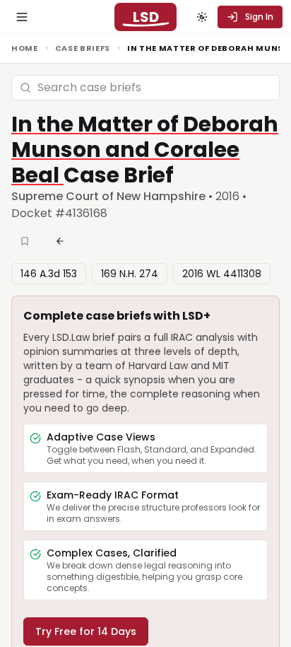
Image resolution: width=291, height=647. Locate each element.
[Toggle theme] (202, 17)
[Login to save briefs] (26, 241)
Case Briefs (82, 48)
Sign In (259, 17)
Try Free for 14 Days (85, 631)
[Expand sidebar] (21, 17)
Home (24, 48)
